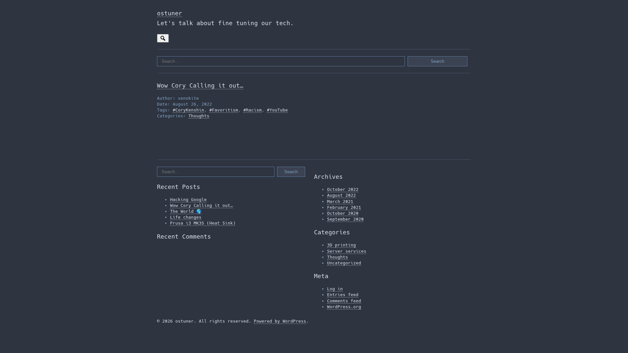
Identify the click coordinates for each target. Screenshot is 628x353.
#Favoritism (223, 110)
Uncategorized (344, 263)
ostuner (169, 13)
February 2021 (344, 207)
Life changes (185, 217)
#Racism (252, 110)
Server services (346, 251)
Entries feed (342, 294)
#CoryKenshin (188, 110)
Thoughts (198, 115)
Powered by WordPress (280, 321)
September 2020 (345, 219)
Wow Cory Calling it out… (200, 85)
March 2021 (340, 201)
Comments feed (344, 300)
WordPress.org (344, 306)
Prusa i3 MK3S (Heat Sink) (203, 223)
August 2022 (341, 195)
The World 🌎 (185, 211)
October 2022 (342, 189)
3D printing (341, 245)
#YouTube (277, 110)
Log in (335, 288)
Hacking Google (188, 199)
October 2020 (342, 213)
